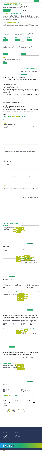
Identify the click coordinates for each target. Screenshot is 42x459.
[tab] (21, 78)
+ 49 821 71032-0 (5, 435)
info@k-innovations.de (5, 436)
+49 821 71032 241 (5, 405)
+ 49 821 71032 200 (13, 59)
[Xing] (5, 446)
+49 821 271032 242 (29, 404)
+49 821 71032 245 (17, 404)
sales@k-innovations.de (8, 59)
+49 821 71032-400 (5, 102)
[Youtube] (11, 446)
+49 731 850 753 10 (18, 435)
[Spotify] (13, 446)
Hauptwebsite (12, 60)
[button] (3, 118)
